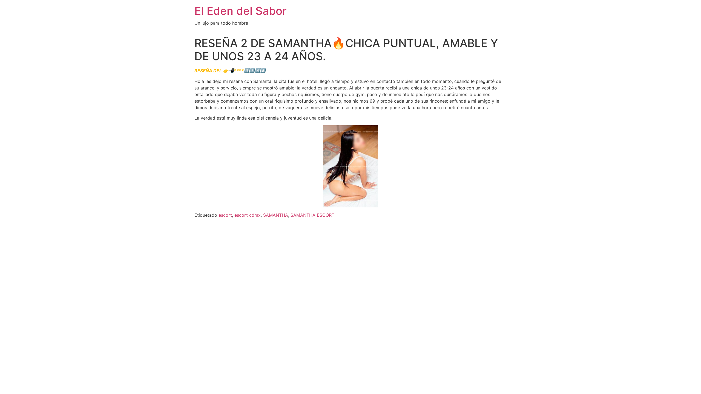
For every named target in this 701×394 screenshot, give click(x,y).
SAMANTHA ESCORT (312, 215)
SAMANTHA (275, 215)
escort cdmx (247, 215)
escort (225, 215)
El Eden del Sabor (240, 11)
